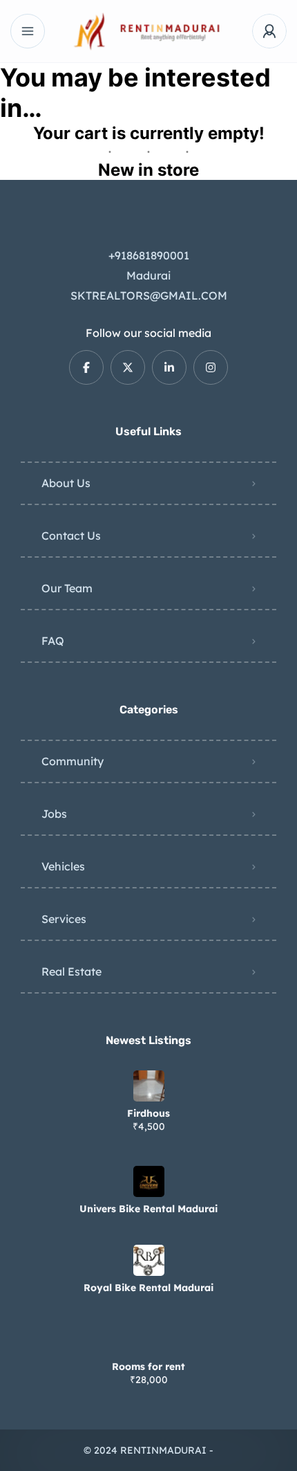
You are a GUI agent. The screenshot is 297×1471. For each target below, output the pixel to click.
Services (63, 919)
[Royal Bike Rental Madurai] (148, 1260)
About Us (65, 483)
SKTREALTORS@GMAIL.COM (148, 295)
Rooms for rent (148, 1366)
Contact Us (71, 535)
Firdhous (148, 1113)
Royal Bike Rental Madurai (148, 1287)
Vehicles (63, 866)
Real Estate (71, 971)
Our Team (67, 588)
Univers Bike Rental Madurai (148, 1209)
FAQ (52, 641)
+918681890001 (148, 255)
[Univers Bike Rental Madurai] (148, 1181)
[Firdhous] (148, 1086)
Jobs (54, 814)
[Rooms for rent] (148, 1339)
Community (72, 761)
